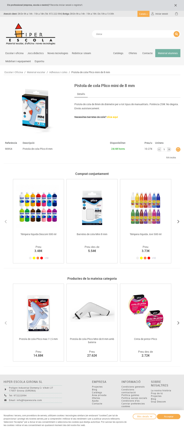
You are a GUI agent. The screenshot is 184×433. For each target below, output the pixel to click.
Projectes (97, 386)
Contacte (147, 53)
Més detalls (143, 416)
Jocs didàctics (35, 53)
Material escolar (36, 72)
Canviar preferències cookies (133, 405)
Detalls (81, 94)
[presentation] (5, 221)
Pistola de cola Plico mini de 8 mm (90, 72)
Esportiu (39, 61)
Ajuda (95, 400)
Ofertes (96, 398)
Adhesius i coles (58, 72)
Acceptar (168, 416)
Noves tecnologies (57, 53)
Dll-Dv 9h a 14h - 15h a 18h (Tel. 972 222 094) (33, 13)
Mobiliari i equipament (18, 61)
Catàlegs (118, 53)
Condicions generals (133, 386)
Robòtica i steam (81, 53)
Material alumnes (168, 53)
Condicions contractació (128, 391)
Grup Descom (158, 401)
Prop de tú (157, 393)
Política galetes (130, 395)
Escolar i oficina (14, 53)
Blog (94, 389)
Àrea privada (99, 395)
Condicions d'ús (130, 400)
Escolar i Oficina (13, 72)
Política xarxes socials (134, 398)
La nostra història (161, 390)
